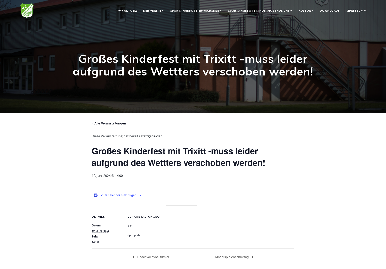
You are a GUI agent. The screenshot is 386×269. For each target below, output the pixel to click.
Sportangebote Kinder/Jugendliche (259, 10)
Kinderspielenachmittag (232, 257)
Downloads (330, 10)
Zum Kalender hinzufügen (119, 195)
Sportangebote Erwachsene (194, 10)
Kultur (305, 10)
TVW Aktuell (127, 10)
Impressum (354, 10)
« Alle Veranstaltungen (109, 123)
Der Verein (152, 10)
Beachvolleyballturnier (153, 257)
